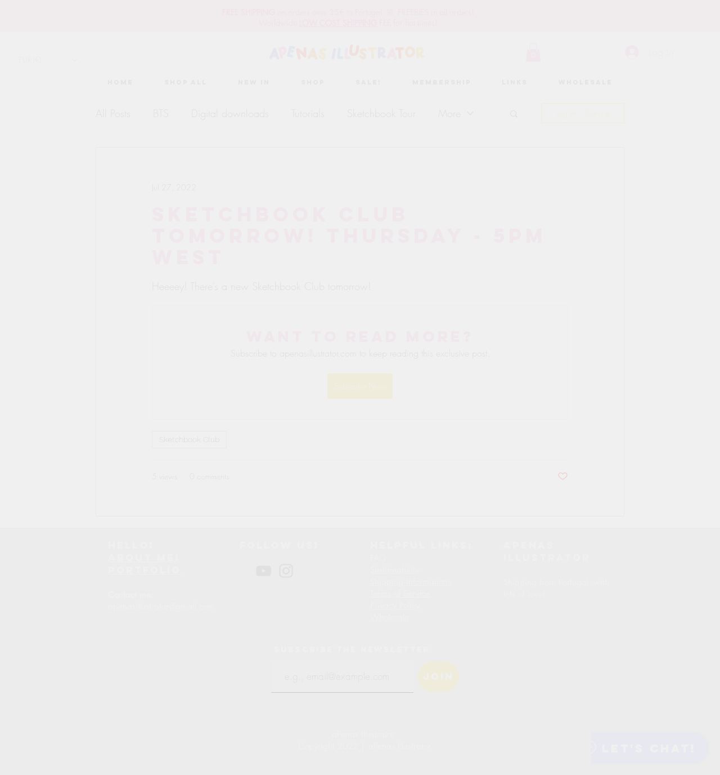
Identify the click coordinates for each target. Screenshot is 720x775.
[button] (533, 234)
